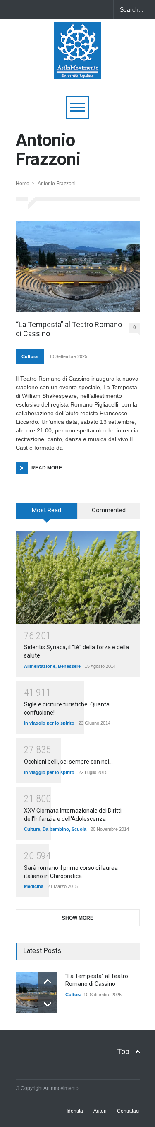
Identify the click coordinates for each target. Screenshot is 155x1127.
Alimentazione (39, 666)
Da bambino (56, 829)
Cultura (29, 356)
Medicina (33, 886)
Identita (75, 1111)
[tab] (47, 514)
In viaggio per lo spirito (49, 722)
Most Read (46, 510)
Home (22, 183)
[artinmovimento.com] (77, 68)
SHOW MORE (77, 918)
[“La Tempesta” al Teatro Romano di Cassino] (78, 266)
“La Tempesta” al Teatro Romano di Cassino (69, 329)
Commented (109, 510)
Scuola (79, 829)
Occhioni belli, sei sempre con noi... (68, 761)
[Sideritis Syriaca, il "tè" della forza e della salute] (78, 577)
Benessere (69, 666)
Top (123, 1051)
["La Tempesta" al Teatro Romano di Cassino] (36, 992)
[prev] (47, 981)
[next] (47, 1004)
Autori (100, 1111)
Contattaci (128, 1111)
